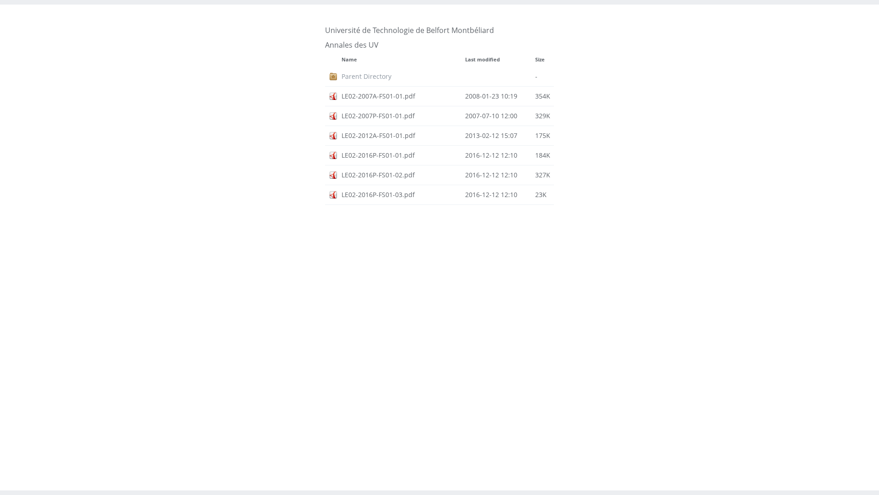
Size (540, 59)
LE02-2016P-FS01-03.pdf (378, 194)
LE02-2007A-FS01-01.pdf (378, 96)
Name (349, 59)
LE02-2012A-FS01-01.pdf (378, 135)
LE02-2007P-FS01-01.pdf (378, 115)
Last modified (482, 59)
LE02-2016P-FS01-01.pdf (378, 155)
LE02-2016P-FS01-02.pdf (378, 174)
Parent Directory (366, 76)
